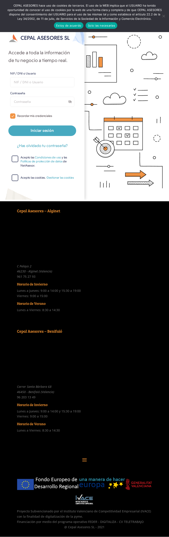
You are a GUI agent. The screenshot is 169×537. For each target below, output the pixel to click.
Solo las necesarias (101, 25)
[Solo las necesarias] (163, 16)
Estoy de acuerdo (68, 25)
